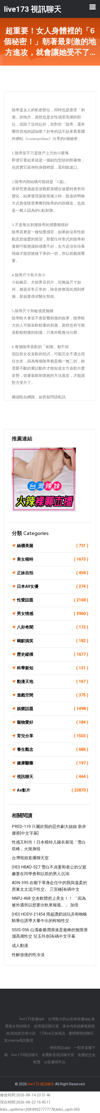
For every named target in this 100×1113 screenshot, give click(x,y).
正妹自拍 (52, 572)
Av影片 (52, 790)
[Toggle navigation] (92, 7)
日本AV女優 (52, 586)
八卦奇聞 (52, 627)
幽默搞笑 (52, 640)
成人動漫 (20, 945)
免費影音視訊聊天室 (58, 1055)
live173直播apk (32, 1019)
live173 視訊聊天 (41, 1084)
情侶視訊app (60, 1048)
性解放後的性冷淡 (28, 954)
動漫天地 (52, 681)
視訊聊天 (52, 776)
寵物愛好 (52, 722)
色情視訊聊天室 (46, 1026)
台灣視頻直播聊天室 (30, 857)
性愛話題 (52, 600)
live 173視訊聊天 (25, 1055)
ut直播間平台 (54, 1062)
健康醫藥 (52, 763)
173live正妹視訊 (52, 1033)
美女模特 (52, 559)
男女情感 (52, 613)
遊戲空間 (52, 695)
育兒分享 (52, 735)
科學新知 (52, 667)
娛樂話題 (52, 708)
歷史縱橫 (52, 654)
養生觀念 (52, 749)
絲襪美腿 (52, 545)
